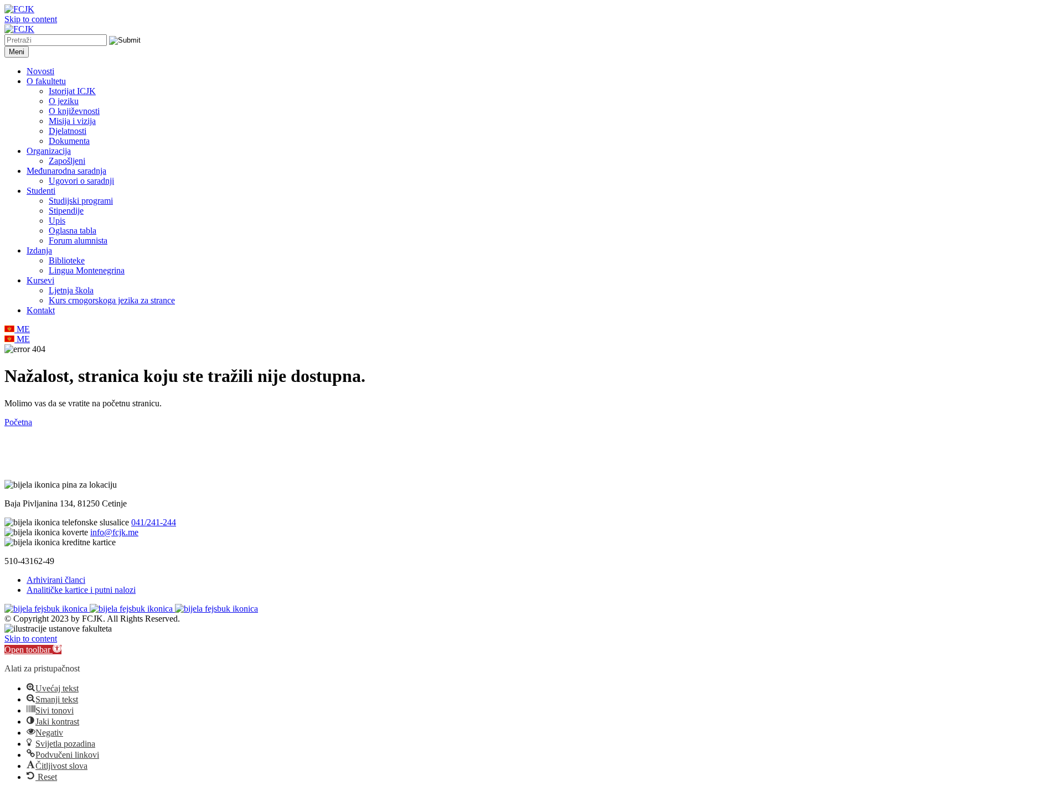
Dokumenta (69, 141)
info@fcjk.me (114, 532)
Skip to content (30, 19)
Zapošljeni (67, 161)
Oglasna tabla (72, 230)
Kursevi (40, 280)
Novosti (40, 71)
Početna (18, 422)
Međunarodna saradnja (66, 170)
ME (22, 329)
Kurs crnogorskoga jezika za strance (112, 300)
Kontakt (41, 310)
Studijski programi (81, 200)
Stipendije (66, 210)
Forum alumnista (78, 240)
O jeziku (64, 101)
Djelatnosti (67, 131)
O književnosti (74, 111)
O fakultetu (46, 81)
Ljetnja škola (71, 290)
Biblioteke (67, 260)
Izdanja (39, 250)
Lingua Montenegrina (87, 270)
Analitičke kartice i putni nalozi (81, 589)
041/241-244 (153, 522)
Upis (57, 220)
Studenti (41, 190)
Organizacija (49, 151)
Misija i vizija (72, 121)
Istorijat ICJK (72, 91)
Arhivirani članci (56, 580)
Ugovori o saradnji (81, 180)
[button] (32, 649)
